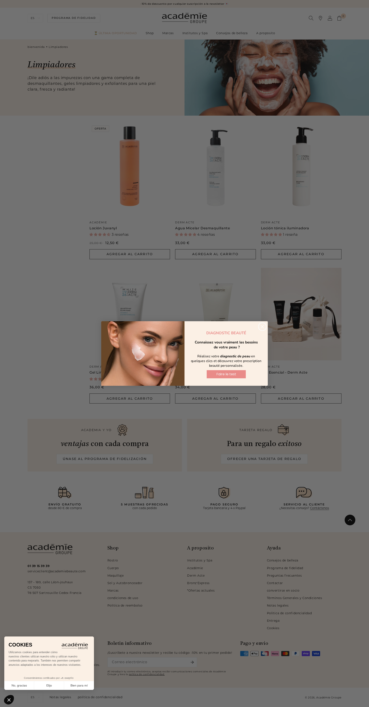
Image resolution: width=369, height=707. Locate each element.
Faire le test (226, 374)
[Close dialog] (262, 326)
